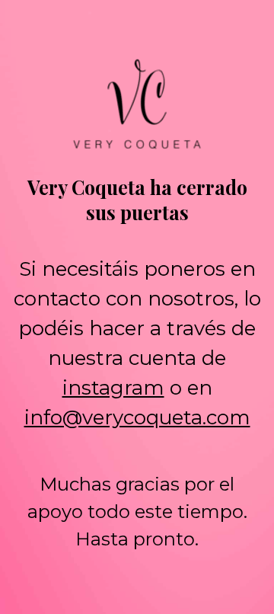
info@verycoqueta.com (137, 417)
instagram (113, 388)
